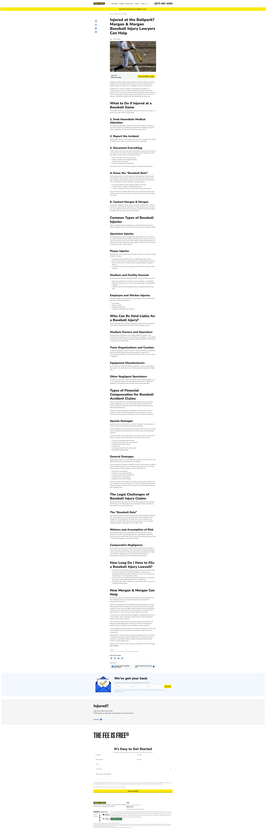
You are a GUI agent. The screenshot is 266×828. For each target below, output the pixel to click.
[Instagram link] (99, 819)
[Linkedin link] (99, 821)
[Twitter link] (99, 814)
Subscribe (167, 686)
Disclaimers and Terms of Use (126, 827)
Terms (111, 787)
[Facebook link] (99, 816)
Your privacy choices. (116, 819)
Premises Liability (122, 14)
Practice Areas (129, 3)
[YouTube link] (99, 817)
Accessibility (129, 809)
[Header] (99, 3)
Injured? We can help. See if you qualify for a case (132, 9)
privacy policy (122, 787)
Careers (133, 805)
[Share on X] (96, 24)
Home (111, 14)
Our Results (114, 3)
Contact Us (138, 805)
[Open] (147, 4)
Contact (143, 3)
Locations (121, 3)
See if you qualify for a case (146, 76)
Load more (96, 719)
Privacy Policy (131, 689)
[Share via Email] (96, 32)
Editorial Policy (140, 809)
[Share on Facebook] (96, 21)
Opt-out (135, 809)
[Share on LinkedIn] (96, 28)
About (136, 3)
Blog (115, 14)
